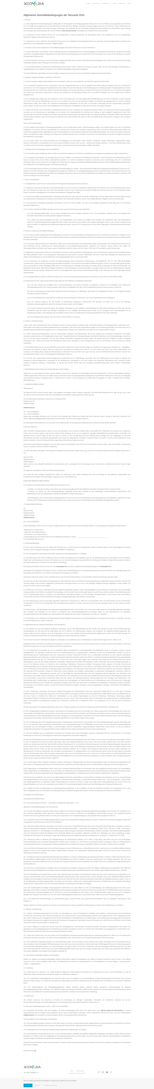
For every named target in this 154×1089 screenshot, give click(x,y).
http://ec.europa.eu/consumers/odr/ (112, 1010)
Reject (37, 1085)
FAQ (129, 3)
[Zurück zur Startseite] (34, 3)
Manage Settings (51, 1085)
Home (88, 3)
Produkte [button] (96, 3)
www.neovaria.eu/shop (69, 30)
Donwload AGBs (29, 1050)
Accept (27, 1085)
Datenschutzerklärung (77, 1073)
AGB (71, 1070)
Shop (114, 3)
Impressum (80, 1070)
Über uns (122, 3)
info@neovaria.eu (29, 407)
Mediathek (106, 3)
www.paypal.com (61, 566)
